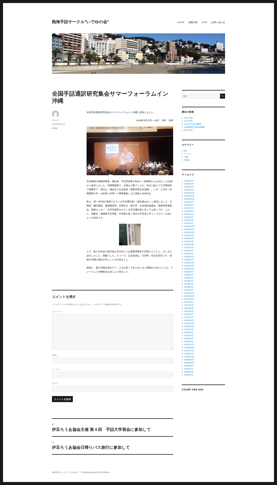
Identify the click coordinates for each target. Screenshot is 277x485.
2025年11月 (189, 196)
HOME (180, 22)
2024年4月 (189, 250)
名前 (55, 355)
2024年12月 (189, 226)
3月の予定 (188, 121)
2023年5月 (188, 281)
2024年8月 (189, 238)
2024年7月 (189, 241)
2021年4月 (188, 338)
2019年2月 (188, 353)
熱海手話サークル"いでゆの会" (80, 21)
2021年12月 (189, 320)
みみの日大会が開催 (192, 124)
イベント (188, 154)
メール (56, 369)
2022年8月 (189, 302)
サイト (55, 383)
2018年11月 (189, 359)
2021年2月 (188, 344)
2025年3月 (188, 217)
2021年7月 (188, 335)
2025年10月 (189, 199)
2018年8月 (188, 366)
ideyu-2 (55, 120)
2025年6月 (189, 211)
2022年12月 (189, 293)
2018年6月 (188, 372)
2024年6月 (189, 244)
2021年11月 (189, 323)
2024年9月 (189, 235)
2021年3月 (188, 341)
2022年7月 (189, 305)
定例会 (55, 128)
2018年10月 (189, 363)
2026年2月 (189, 187)
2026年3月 (189, 184)
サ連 (186, 157)
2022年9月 (189, 299)
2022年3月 (188, 314)
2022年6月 (189, 308)
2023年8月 (188, 272)
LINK (204, 22)
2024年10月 (189, 232)
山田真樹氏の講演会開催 (194, 127)
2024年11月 (189, 229)
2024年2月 (189, 256)
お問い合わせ (218, 22)
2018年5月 (188, 375)
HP (185, 151)
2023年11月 (189, 265)
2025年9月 (189, 202)
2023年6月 (189, 278)
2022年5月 (189, 311)
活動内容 (193, 22)
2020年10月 (189, 347)
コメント (57, 311)
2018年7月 (188, 369)
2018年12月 (189, 356)
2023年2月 (188, 287)
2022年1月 (188, 317)
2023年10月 (189, 268)
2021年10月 (189, 326)
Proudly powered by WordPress (95, 472)
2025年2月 (189, 220)
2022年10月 (189, 296)
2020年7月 (189, 350)
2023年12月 (189, 262)
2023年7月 (188, 275)
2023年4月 (188, 284)
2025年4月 (189, 214)
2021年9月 (188, 329)
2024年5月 (189, 247)
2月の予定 (188, 130)
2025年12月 (189, 193)
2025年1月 (188, 223)
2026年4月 (189, 181)
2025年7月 (189, 208)
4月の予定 (188, 118)
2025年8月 (189, 205)
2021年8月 (188, 332)
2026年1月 (188, 190)
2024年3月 (188, 253)
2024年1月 (188, 259)
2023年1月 (188, 290)
